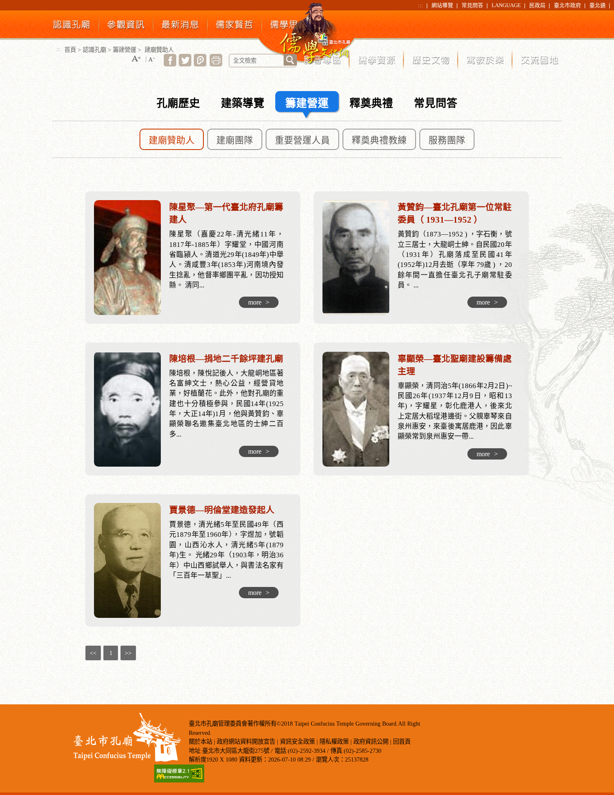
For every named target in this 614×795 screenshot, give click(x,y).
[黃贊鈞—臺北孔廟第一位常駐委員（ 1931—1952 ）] (359, 257)
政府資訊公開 (370, 741)
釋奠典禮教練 (379, 140)
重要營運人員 (302, 140)
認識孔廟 (94, 49)
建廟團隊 (234, 140)
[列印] (216, 64)
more (258, 302)
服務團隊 (447, 140)
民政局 (537, 5)
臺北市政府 (567, 5)
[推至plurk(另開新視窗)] (200, 64)
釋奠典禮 (371, 103)
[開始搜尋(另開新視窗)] (290, 60)
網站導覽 (442, 5)
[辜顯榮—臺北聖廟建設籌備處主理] (359, 409)
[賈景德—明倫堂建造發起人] (131, 560)
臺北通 (597, 5)
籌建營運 (124, 49)
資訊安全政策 (297, 741)
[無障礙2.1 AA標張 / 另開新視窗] (179, 780)
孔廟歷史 (178, 103)
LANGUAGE (506, 5)
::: (420, 5)
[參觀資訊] (126, 26)
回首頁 (402, 741)
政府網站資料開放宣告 (246, 741)
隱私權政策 (334, 741)
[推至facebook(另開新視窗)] (170, 64)
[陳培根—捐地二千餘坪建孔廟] (131, 409)
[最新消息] (180, 27)
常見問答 (472, 5)
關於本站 (200, 741)
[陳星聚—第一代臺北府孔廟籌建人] (131, 257)
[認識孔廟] (71, 27)
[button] (136, 59)
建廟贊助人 (172, 140)
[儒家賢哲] (234, 27)
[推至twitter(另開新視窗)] (185, 64)
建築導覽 (242, 103)
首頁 (70, 49)
